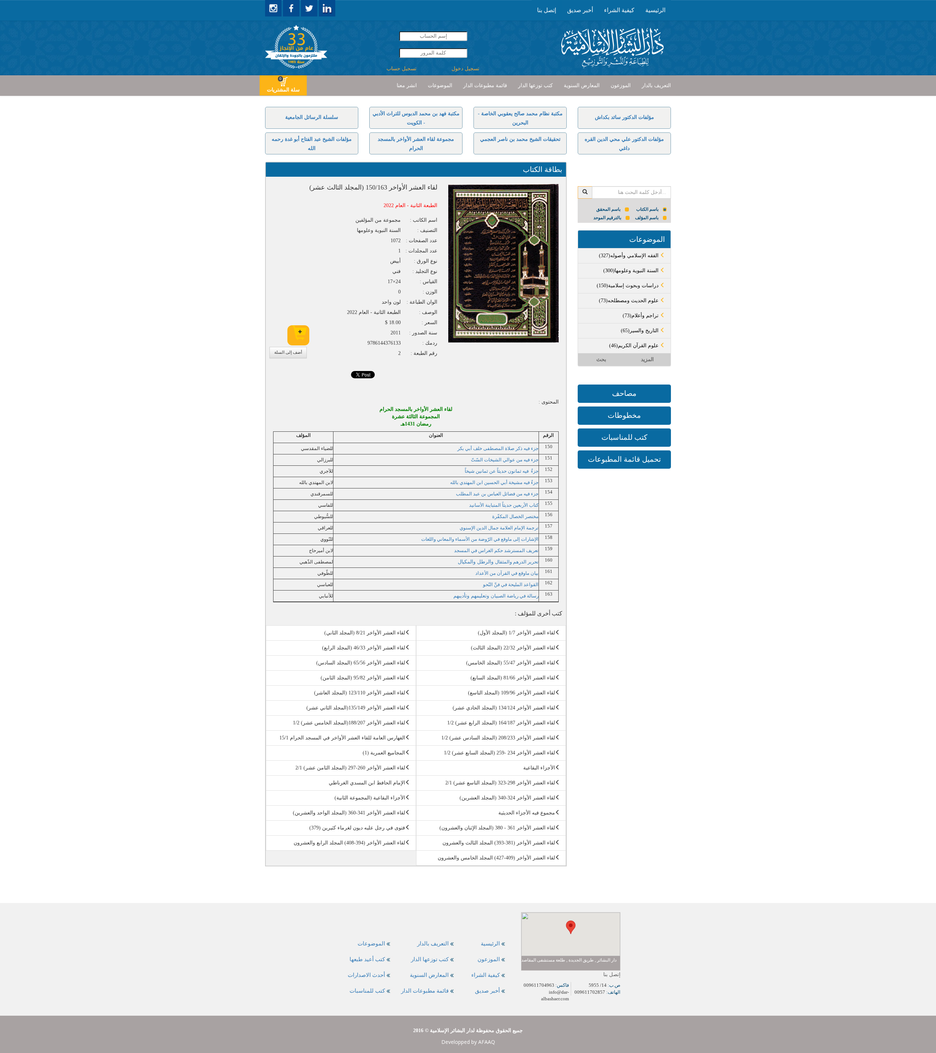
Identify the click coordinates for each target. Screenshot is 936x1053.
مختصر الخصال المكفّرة (515, 516)
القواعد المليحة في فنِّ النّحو (511, 584)
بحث (601, 359)
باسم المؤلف (646, 217)
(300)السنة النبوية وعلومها (631, 270)
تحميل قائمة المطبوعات (624, 459)
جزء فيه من (527, 459)
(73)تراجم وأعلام (641, 315)
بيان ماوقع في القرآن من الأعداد (507, 573)
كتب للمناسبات (624, 437)
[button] (570, 927)
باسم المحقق (608, 209)
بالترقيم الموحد (607, 217)
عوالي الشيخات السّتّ (493, 459)
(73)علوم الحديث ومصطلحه (629, 300)
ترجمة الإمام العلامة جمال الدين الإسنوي (499, 528)
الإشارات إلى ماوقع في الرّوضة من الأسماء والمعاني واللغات (480, 539)
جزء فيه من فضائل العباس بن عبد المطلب (497, 493)
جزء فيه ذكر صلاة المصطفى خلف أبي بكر (498, 448)
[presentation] (655, 10)
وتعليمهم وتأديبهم (496, 596)
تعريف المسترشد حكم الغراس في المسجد (496, 550)
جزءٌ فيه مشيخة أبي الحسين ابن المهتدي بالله (494, 482)
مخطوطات (624, 415)
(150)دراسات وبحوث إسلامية (628, 285)
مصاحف (624, 393)
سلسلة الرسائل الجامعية (311, 117)
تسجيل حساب (401, 68)
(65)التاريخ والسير (640, 330)
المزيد (647, 359)
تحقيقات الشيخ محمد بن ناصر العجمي (520, 139)
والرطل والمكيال (498, 562)
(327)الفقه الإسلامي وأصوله (629, 255)
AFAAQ (486, 1041)
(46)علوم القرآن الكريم (634, 345)
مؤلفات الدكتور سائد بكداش (624, 117)
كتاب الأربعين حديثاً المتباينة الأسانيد (504, 505)
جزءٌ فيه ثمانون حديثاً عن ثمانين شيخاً (502, 471)
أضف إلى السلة (288, 352)
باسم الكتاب (647, 209)
